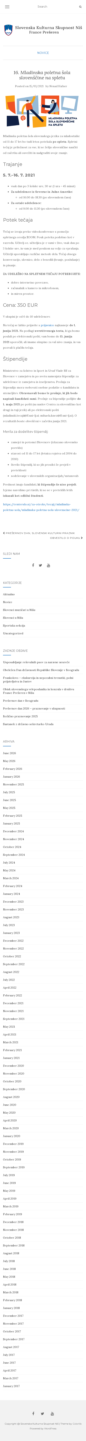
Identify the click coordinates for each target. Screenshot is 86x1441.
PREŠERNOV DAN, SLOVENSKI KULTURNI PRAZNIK (40, 533)
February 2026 (12, 769)
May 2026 (9, 761)
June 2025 (9, 800)
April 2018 (9, 1284)
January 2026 (11, 776)
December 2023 (13, 901)
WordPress (50, 1428)
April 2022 (9, 987)
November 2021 (13, 1011)
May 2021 (9, 1026)
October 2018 (12, 1237)
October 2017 (12, 1331)
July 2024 (9, 862)
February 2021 (12, 1050)
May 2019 (9, 1191)
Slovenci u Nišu (13, 618)
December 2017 (13, 1316)
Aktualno (9, 594)
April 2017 (9, 1370)
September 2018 (14, 1245)
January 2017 (11, 1386)
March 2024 (11, 878)
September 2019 (14, 1167)
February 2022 (12, 995)
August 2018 (11, 1253)
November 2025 (13, 784)
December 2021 (13, 1003)
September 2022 (14, 964)
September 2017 (13, 1339)
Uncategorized (13, 633)
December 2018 (13, 1222)
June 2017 (9, 1362)
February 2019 (12, 1214)
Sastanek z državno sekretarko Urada (28, 724)
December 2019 (13, 1144)
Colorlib (77, 1423)
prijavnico (47, 325)
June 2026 (9, 753)
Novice (43, 53)
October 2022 (12, 956)
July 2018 (9, 1261)
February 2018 (12, 1300)
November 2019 (13, 1151)
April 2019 (9, 1198)
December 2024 (13, 831)
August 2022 (11, 972)
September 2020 (14, 1089)
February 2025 (12, 815)
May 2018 (9, 1277)
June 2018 (9, 1269)
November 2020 (13, 1073)
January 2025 (11, 823)
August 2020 (11, 1097)
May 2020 (9, 1112)
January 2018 (11, 1308)
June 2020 (9, 1105)
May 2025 (9, 808)
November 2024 (13, 839)
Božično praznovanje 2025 (20, 716)
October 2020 (12, 1081)
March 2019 (10, 1206)
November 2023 (13, 909)
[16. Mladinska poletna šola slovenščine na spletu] (42, 111)
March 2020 (11, 1128)
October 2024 (12, 847)
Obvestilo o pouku (65, 537)
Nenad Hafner (58, 86)
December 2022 (13, 941)
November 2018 (13, 1230)
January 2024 (11, 894)
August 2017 (11, 1347)
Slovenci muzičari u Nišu (19, 610)
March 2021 (10, 1042)
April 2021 (9, 1034)
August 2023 (11, 917)
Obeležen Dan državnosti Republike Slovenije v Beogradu (41, 670)
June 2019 (9, 1183)
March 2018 (10, 1292)
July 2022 (9, 980)
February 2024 (12, 886)
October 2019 (12, 1159)
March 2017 (10, 1378)
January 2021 (11, 1058)
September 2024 (14, 855)
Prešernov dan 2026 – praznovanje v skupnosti (34, 708)
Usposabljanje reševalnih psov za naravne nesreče (36, 662)
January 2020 (11, 1136)
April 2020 (10, 1120)
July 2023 (9, 925)
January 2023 (11, 933)
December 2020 (13, 1066)
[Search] (80, 7)
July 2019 (9, 1175)
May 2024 (9, 870)
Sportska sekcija (14, 625)
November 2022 (13, 948)
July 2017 (9, 1355)
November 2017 (13, 1323)
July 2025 (9, 792)
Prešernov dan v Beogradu (20, 700)
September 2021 (13, 1019)
